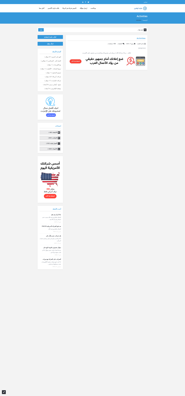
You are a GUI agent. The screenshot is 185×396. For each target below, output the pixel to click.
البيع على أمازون (53, 57)
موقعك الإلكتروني (53, 88)
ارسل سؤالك (83, 8)
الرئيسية (145, 20)
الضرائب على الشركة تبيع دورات (52, 259)
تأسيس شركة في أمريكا (69, 8)
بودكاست (93, 8)
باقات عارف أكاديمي (53, 8)
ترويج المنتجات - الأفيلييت (50, 69)
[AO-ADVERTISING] (107, 61)
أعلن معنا (41, 8)
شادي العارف (140, 44)
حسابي (145, 2)
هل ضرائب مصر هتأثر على (53, 236)
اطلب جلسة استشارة (50, 37)
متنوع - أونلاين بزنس (52, 84)
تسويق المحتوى (53, 73)
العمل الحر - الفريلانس (51, 61)
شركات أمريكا (53, 77)
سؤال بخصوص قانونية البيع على (52, 247)
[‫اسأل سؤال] (4, 392)
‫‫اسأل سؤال (50, 44)
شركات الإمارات (53, 80)
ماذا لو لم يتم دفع (56, 214)
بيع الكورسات (54, 65)
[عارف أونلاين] (139, 8)
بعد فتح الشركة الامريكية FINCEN (51, 226)
